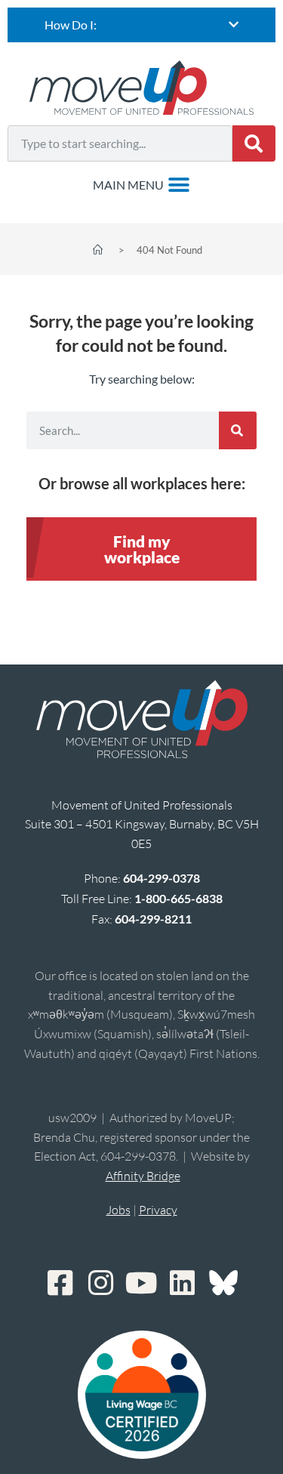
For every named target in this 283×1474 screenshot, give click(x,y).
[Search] (253, 143)
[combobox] (120, 143)
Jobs (118, 1209)
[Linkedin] (182, 1283)
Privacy (158, 1209)
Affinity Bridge (143, 1175)
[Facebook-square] (60, 1283)
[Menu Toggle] (141, 185)
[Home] (97, 250)
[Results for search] (120, 170)
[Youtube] (142, 1283)
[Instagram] (101, 1283)
